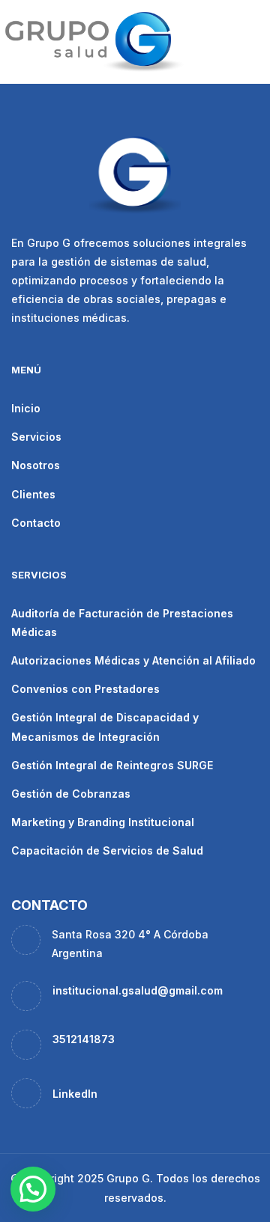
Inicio (25, 408)
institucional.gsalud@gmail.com (137, 990)
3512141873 (83, 1039)
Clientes (33, 494)
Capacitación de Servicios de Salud (107, 850)
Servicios (36, 436)
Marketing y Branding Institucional (102, 822)
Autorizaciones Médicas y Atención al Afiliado (133, 660)
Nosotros (35, 465)
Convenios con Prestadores (85, 688)
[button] (33, 1189)
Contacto (36, 522)
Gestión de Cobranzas (70, 793)
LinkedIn (75, 1093)
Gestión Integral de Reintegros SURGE (112, 765)
